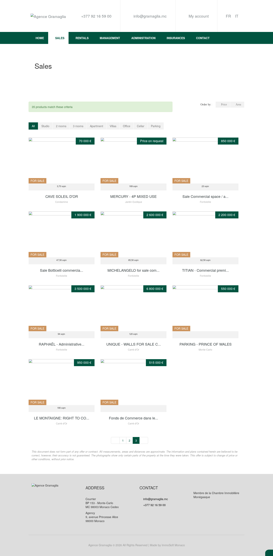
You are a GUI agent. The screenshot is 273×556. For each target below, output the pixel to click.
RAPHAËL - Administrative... (61, 344)
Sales (59, 38)
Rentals (82, 38)
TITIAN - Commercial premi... (205, 270)
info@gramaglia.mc (150, 16)
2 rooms (61, 126)
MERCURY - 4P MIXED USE (133, 196)
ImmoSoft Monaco (173, 545)
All (33, 126)
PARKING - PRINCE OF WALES (205, 344)
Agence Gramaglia (100, 545)
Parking (155, 126)
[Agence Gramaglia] (48, 16)
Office (126, 126)
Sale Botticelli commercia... (61, 270)
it (236, 16)
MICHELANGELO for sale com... (133, 270)
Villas (113, 126)
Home (40, 38)
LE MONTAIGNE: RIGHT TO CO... (61, 417)
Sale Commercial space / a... (205, 196)
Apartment (96, 126)
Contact (203, 38)
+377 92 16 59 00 (154, 505)
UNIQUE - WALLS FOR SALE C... (133, 344)
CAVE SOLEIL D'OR (61, 196)
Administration (143, 38)
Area (238, 104)
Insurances (176, 38)
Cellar (140, 126)
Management (110, 38)
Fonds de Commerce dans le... (133, 417)
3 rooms (78, 126)
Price (224, 104)
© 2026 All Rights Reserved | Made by (136, 545)
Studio (45, 126)
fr (228, 16)
